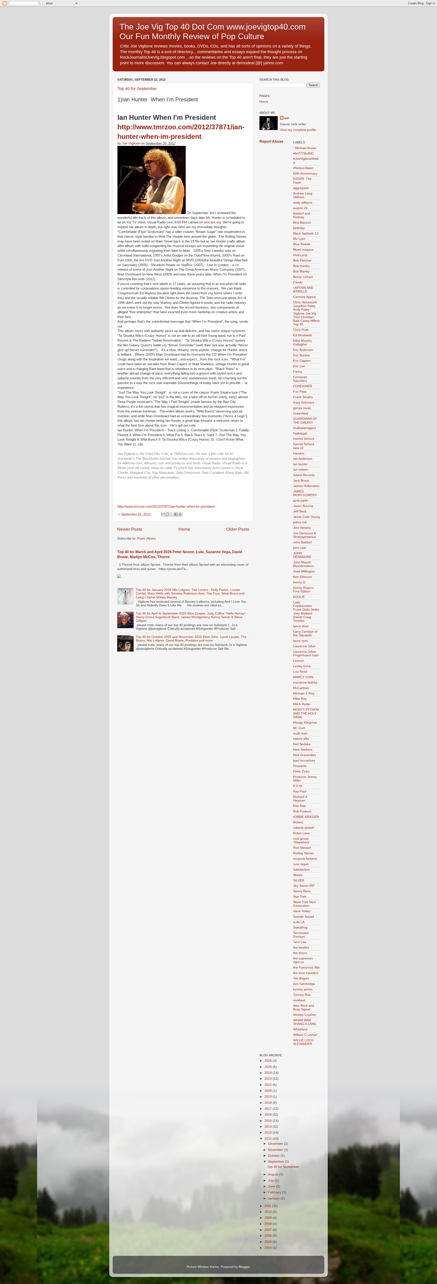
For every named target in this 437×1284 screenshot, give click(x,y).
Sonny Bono (302, 891)
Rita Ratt (299, 806)
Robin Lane (301, 833)
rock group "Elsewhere (301, 840)
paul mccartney (304, 760)
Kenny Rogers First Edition (303, 589)
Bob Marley (301, 271)
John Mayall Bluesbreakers (303, 564)
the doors (300, 953)
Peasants (300, 766)
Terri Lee (299, 942)
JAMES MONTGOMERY (305, 493)
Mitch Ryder (301, 704)
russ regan (301, 864)
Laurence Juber (304, 646)
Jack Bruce (301, 480)
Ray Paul (299, 791)
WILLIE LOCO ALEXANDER (303, 1042)
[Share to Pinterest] (180, 514)
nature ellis (301, 738)
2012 (268, 1138)
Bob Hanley (301, 266)
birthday (299, 228)
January (274, 1198)
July (271, 1180)
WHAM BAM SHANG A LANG (304, 1022)
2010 (268, 1212)
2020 (268, 1090)
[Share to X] (171, 514)
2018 (268, 1102)
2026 (268, 1060)
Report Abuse (271, 141)
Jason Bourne (303, 506)
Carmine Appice (304, 297)
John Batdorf (302, 542)
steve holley (301, 911)
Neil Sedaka (301, 744)
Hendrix (298, 453)
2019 (268, 1096)
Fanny (297, 371)
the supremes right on (303, 960)
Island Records (304, 475)
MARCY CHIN (303, 677)
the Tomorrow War (306, 967)
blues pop (300, 255)
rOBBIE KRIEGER (306, 817)
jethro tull (299, 522)
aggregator (301, 188)
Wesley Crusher (304, 1015)
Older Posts (237, 529)
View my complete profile (298, 130)
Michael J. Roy (303, 693)
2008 (268, 1224)
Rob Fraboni (302, 811)
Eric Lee (299, 366)
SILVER (298, 880)
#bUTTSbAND (303, 153)
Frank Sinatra (303, 397)
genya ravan (302, 408)
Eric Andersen (303, 350)
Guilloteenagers (304, 428)
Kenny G (299, 582)
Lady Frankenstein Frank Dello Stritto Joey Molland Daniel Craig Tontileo (306, 611)
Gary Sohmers (303, 402)
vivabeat (299, 1000)
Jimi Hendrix (302, 528)
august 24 (300, 208)
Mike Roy (300, 698)
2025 (268, 1067)
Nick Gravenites (304, 755)
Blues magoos (303, 249)
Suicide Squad (303, 916)
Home (184, 529)
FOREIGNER (302, 386)
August (273, 1174)
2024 (268, 1072)
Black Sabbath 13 (305, 233)
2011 (268, 1206)
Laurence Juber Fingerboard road (305, 653)
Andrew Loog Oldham (302, 195)
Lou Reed (300, 671)
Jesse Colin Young (306, 517)
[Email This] (163, 514)
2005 (268, 1242)
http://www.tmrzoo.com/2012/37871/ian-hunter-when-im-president (165, 506)
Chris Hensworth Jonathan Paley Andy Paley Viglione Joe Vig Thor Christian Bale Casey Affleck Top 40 (306, 313)
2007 (268, 1230)
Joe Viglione (131, 143)
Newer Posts (129, 529)
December (276, 1143)
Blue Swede (301, 244)
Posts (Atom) (146, 538)
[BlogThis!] (167, 514)
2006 (268, 1235)
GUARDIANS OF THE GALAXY (305, 420)
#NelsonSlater (303, 168)
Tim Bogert (301, 978)
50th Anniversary (305, 173)
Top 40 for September (137, 88)
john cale (299, 548)
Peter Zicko (301, 771)
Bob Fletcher (302, 260)
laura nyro (300, 640)
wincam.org (212, 222)
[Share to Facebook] (176, 514)
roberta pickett (303, 827)
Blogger (244, 1267)
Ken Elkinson (302, 577)
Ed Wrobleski (302, 335)
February (275, 1192)
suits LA (299, 922)
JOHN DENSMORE (302, 555)
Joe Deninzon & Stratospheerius (304, 535)
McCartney (301, 688)
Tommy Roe (302, 995)
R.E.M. (298, 786)
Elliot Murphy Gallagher (302, 342)
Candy (297, 282)
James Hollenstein (306, 486)
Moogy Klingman (305, 722)
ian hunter (300, 464)
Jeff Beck (299, 511)
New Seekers (302, 749)
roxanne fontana (305, 858)
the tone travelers (305, 973)
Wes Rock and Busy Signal (303, 1007)
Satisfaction (301, 869)
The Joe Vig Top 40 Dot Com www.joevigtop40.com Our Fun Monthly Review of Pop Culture (212, 31)
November (276, 1150)
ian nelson (300, 469)
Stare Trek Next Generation (304, 903)
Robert (298, 822)
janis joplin (300, 500)
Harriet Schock (303, 438)
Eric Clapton (302, 360)
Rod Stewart (302, 847)
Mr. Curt (299, 728)
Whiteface (300, 1029)
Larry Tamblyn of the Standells (305, 633)
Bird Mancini (302, 222)
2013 (268, 1132)
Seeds (297, 875)
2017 (268, 1108)
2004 (268, 1247)
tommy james (303, 989)
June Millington (304, 571)
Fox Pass (300, 391)
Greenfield (300, 413)
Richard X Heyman (300, 798)
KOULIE (299, 597)
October (274, 1155)
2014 (268, 1126)
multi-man (300, 733)
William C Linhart (305, 1035)
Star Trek (299, 896)
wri (287, 118)
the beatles (301, 947)
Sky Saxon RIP (304, 885)
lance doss (301, 626)
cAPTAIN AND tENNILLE (303, 289)
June (272, 1186)
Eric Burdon (301, 355)
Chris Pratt (300, 330)
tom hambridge (304, 984)
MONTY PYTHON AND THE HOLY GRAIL (306, 713)
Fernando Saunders (300, 378)
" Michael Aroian (304, 148)
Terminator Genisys (301, 934)
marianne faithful (305, 682)
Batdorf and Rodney (301, 215)
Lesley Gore (302, 666)
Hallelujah (300, 433)
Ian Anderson (302, 458)
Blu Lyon (299, 238)
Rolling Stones (303, 853)
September (276, 1161)
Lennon (298, 660)
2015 (268, 1120)
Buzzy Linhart (303, 277)
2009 (268, 1217)
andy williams (302, 202)
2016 (268, 1114)
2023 (268, 1078)
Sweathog (300, 927)
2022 (268, 1085)
